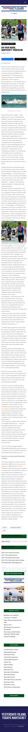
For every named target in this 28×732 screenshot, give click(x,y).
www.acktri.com (6, 409)
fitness (4, 527)
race (4, 530)
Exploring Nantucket (10, 652)
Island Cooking (8, 664)
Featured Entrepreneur (11, 657)
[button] (14, 13)
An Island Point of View (11, 649)
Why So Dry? (8, 625)
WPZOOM (20, 726)
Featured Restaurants (11, 659)
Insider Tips (7, 662)
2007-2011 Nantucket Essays (10, 557)
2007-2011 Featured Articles (10, 552)
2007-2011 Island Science (9, 555)
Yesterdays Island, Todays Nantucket (14, 716)
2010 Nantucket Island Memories (11, 562)
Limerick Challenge (9, 636)
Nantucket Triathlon (16, 527)
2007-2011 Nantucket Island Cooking (12, 560)
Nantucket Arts (8, 669)
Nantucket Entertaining (11, 672)
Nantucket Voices (9, 684)
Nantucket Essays (9, 674)
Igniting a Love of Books (11, 615)
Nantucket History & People (12, 679)
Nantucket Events (8, 43)
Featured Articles (9, 654)
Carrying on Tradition (10, 617)
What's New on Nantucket (12, 687)
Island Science (8, 667)
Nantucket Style (9, 682)
